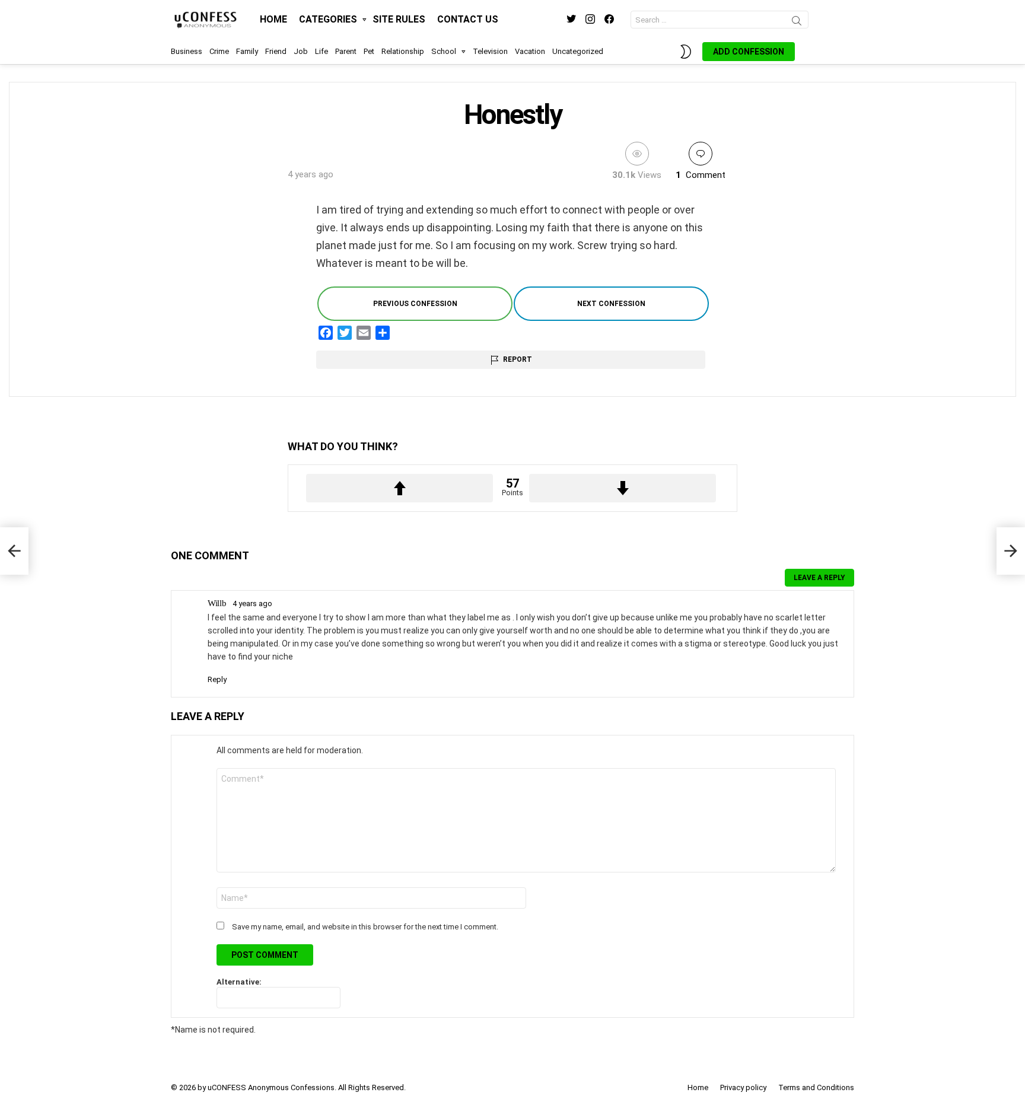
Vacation (530, 51)
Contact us (467, 19)
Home (273, 19)
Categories (328, 19)
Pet (369, 51)
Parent (345, 51)
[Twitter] (344, 333)
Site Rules (399, 19)
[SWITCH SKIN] (686, 51)
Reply (217, 679)
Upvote (399, 488)
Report (517, 359)
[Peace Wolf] (1011, 551)
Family (247, 51)
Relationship (402, 51)
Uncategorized (577, 51)
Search (796, 22)
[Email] (363, 333)
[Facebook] (325, 333)
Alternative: (239, 981)
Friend (276, 51)
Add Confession (748, 51)
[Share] (382, 333)
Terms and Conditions (816, 1087)
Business (186, 51)
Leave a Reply (819, 578)
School (443, 51)
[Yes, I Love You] (14, 551)
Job (301, 51)
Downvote (622, 488)
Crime (219, 51)
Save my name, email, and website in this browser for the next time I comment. (365, 926)
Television (490, 51)
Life (321, 51)
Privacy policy (743, 1087)
